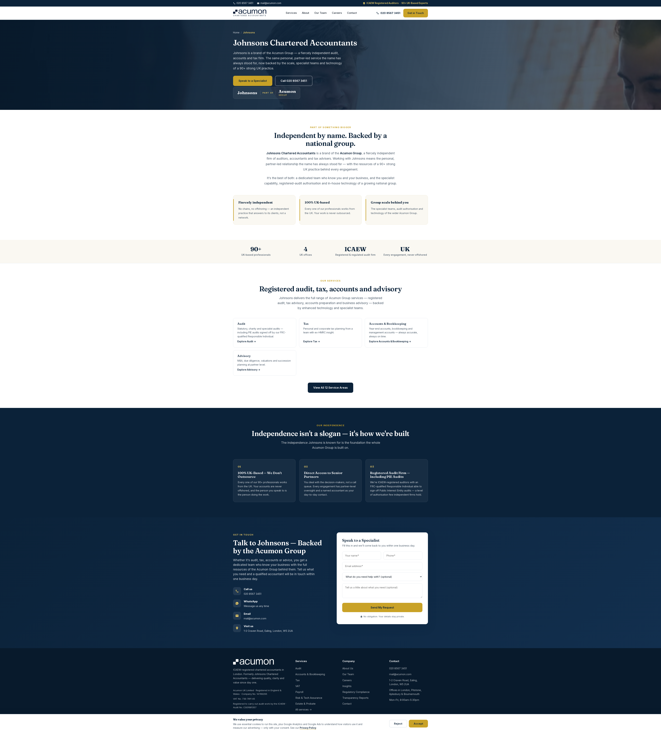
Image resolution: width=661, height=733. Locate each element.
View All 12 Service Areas (330, 387)
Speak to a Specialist (253, 80)
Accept (418, 723)
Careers (337, 12)
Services (291, 12)
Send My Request (382, 607)
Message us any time (256, 606)
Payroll (299, 691)
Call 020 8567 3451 (294, 80)
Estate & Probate (305, 703)
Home (236, 32)
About (305, 12)
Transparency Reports (355, 697)
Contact (352, 12)
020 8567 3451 (245, 3)
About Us (347, 668)
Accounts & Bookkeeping (310, 674)
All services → (303, 709)
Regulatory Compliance (356, 691)
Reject (398, 723)
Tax (297, 680)
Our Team (320, 12)
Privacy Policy (308, 727)
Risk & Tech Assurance (308, 697)
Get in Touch (415, 13)
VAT (297, 686)
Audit (298, 668)
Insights (347, 686)
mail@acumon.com (270, 3)
